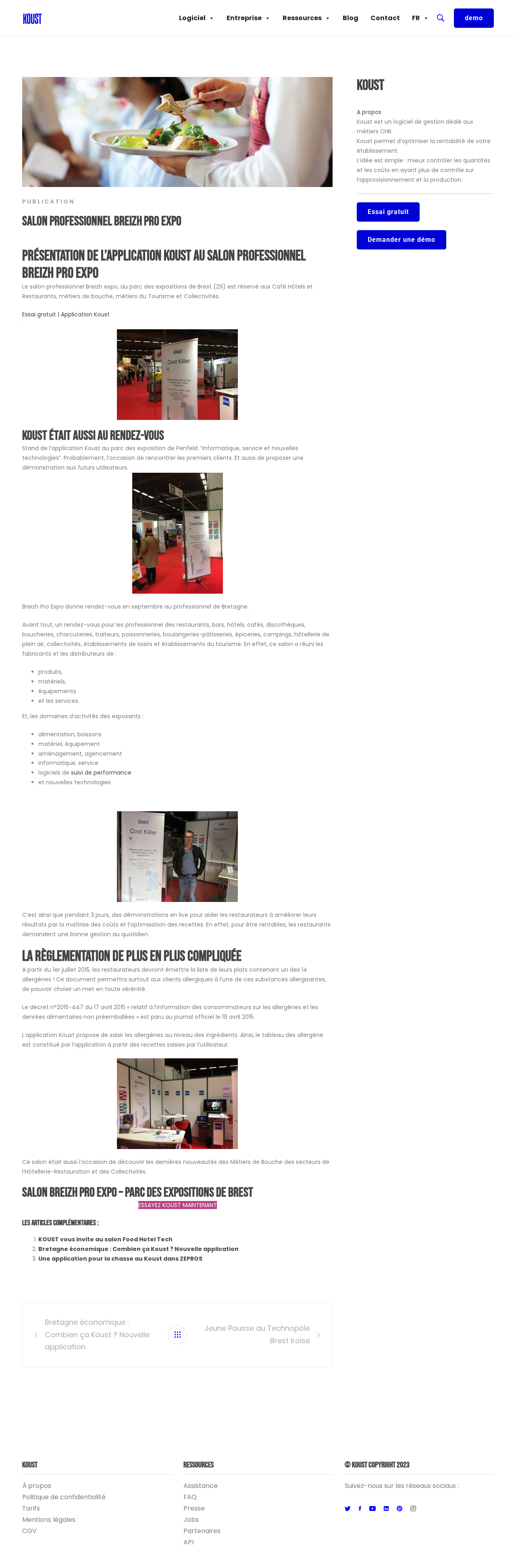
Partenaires (202, 1531)
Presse (194, 1508)
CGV (29, 1531)
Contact (385, 18)
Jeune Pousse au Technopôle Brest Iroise (257, 1334)
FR (416, 18)
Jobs (191, 1519)
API (188, 1542)
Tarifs (31, 1508)
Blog (350, 18)
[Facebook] (360, 1509)
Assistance (200, 1485)
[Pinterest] (399, 1509)
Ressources (302, 18)
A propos (369, 112)
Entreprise (244, 18)
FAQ (190, 1497)
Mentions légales (48, 1519)
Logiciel (192, 18)
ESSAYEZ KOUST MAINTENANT (177, 1205)
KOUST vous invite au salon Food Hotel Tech (105, 1239)
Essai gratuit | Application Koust (66, 314)
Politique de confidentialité (64, 1497)
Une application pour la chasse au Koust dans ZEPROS (120, 1259)
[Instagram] (413, 1509)
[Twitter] (347, 1509)
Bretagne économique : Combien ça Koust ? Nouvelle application (138, 1249)
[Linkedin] (386, 1509)
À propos (36, 1485)
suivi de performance (101, 773)
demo (474, 18)
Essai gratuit (388, 212)
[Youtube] (372, 1509)
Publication (48, 201)
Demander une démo (401, 239)
